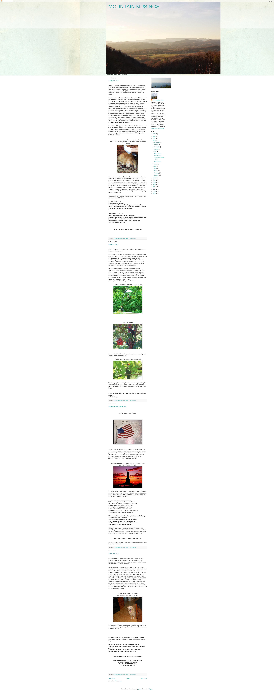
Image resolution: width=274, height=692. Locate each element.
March (156, 170)
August (156, 149)
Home (128, 678)
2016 (154, 140)
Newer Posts (112, 678)
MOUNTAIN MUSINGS (133, 6)
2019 (154, 133)
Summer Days (113, 244)
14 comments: (133, 547)
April (155, 168)
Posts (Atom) (118, 681)
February (156, 173)
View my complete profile (157, 128)
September (157, 147)
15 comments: (133, 238)
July (155, 151)
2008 (154, 193)
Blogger (150, 689)
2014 (154, 180)
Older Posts (144, 678)
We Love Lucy (113, 80)
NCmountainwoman (158, 100)
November (157, 142)
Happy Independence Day (117, 406)
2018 (154, 136)
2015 (154, 178)
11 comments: (133, 400)
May (155, 166)
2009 (154, 191)
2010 (154, 189)
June (155, 164)
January (156, 175)
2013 (154, 182)
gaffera (140, 689)
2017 (154, 138)
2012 (154, 184)
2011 (154, 186)
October (156, 144)
